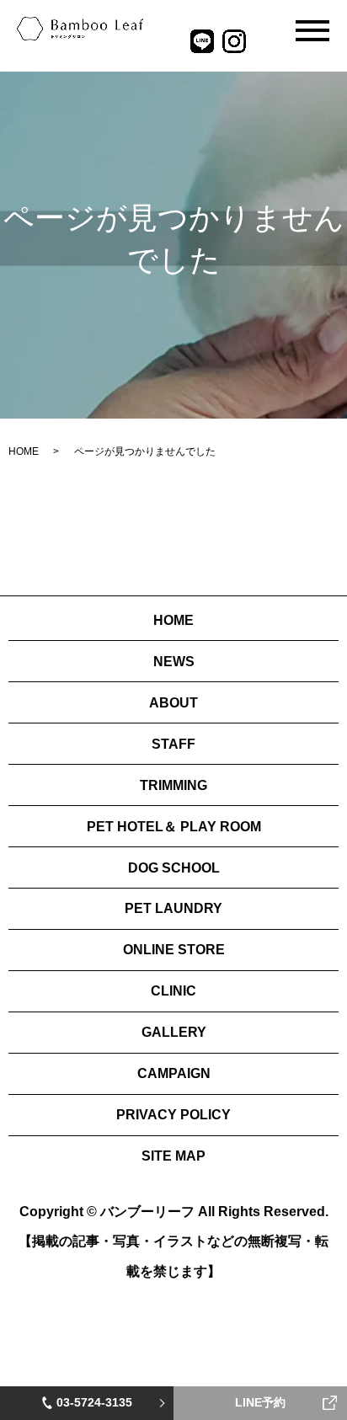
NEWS (174, 661)
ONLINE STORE (174, 949)
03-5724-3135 (94, 1402)
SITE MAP (173, 1156)
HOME (23, 451)
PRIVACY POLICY (173, 1115)
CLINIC (173, 991)
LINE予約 (260, 1402)
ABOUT (173, 703)
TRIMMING (173, 785)
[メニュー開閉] (312, 30)
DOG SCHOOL (174, 868)
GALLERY (173, 1032)
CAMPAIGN (174, 1073)
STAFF (173, 744)
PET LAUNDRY (173, 908)
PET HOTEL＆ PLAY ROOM (174, 826)
